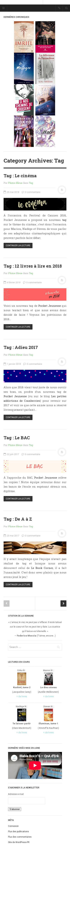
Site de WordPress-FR (18, 842)
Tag (31, 182)
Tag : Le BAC (17, 438)
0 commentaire (32, 192)
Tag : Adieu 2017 (21, 347)
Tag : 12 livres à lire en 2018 (33, 266)
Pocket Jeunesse (49, 305)
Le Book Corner (42, 568)
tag (64, 220)
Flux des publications (18, 831)
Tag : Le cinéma (20, 176)
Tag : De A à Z (18, 519)
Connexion (13, 826)
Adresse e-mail (16, 794)
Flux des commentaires (20, 837)
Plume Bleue (15, 182)
